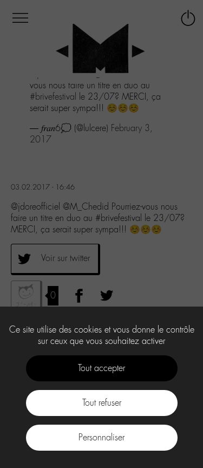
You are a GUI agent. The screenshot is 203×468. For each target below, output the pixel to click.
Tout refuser (101, 402)
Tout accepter (101, 368)
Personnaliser (101, 437)
